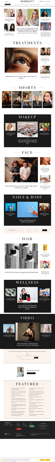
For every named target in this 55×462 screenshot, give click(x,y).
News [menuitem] (16, 4)
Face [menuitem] (18, 4)
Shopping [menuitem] (34, 4)
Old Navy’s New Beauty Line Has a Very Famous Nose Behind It (36, 389)
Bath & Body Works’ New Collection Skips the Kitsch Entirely (18, 409)
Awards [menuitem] (31, 4)
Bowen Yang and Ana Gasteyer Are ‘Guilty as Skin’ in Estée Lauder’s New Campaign (18, 412)
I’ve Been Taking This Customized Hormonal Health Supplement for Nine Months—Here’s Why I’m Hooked (18, 405)
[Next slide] (28, 109)
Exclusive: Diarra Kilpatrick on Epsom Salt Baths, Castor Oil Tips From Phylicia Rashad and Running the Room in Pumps (36, 394)
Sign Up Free (43, 428)
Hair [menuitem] (28, 4)
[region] (27, 460)
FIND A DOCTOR (7, 4)
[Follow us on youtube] (43, 1)
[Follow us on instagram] (42, 1)
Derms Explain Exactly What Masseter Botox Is (36, 391)
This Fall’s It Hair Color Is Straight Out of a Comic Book (35, 397)
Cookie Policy (18, 425)
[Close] (54, 460)
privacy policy (33, 359)
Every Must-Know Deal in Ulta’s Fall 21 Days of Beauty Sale (18, 402)
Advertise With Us (19, 424)
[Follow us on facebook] (5, 424)
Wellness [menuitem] (38, 4)
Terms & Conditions (25, 425)
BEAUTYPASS (46, 4)
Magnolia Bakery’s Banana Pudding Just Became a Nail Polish (36, 412)
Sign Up (36, 357)
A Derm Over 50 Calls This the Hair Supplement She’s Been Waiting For (36, 415)
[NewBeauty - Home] (27, 1)
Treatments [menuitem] (22, 4)
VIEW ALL (27, 45)
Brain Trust (24, 424)
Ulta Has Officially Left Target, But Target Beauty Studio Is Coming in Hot (17, 415)
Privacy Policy (31, 424)
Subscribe (7, 1)
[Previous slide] (26, 109)
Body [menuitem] (25, 4)
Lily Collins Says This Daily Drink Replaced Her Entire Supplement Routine (36, 406)
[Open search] (49, 4)
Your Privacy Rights (32, 426)
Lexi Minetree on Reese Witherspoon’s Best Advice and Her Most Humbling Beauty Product (18, 399)
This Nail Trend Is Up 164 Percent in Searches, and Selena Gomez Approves (18, 393)
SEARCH (45, 230)
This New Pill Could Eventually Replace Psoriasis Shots (36, 400)
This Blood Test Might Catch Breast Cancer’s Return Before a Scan (36, 403)
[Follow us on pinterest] (41, 1)
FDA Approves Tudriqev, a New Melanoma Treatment (17, 396)
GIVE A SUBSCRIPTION (31, 373)
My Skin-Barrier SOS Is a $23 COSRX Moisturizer (18, 391)
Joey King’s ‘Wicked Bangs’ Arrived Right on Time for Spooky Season (18, 389)
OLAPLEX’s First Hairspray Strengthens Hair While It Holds (36, 409)
